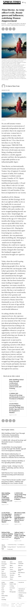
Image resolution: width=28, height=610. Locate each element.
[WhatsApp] (13, 29)
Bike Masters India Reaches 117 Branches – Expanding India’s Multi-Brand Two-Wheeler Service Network (19, 517)
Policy (20, 598)
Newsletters (21, 590)
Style (3, 587)
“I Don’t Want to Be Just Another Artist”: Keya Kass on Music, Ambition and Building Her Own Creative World (14, 481)
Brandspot (4, 23)
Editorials (20, 565)
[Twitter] (6, 29)
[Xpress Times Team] (4, 86)
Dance (11, 569)
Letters (19, 567)
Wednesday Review (20, 570)
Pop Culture (12, 573)
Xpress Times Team (13, 86)
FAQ (19, 574)
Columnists (20, 563)
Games (3, 586)
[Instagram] (19, 586)
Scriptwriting (13, 571)
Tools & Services (22, 592)
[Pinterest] (10, 29)
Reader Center (13, 584)
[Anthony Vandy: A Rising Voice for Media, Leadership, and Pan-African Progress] (20, 528)
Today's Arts (13, 563)
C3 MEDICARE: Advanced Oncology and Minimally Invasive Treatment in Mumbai (17, 396)
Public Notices (21, 572)
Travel (3, 597)
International (22, 589)
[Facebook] (3, 29)
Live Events (12, 587)
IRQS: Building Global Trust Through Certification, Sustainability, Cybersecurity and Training (16, 384)
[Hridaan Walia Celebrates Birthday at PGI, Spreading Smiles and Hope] (8, 528)
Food (3, 589)
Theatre (11, 577)
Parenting (4, 599)
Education (4, 584)
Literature (12, 575)
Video (11, 589)
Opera (11, 579)
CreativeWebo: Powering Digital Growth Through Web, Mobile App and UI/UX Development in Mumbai (16, 408)
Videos (19, 576)
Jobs (3, 593)
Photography (13, 591)
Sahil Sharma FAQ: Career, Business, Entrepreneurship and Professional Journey (13, 474)
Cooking (12, 586)
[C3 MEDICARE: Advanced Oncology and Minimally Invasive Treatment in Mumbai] (5, 394)
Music (11, 565)
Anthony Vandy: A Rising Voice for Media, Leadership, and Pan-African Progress (20, 535)
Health (3, 591)
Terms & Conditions (21, 595)
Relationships (5, 595)
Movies (11, 567)
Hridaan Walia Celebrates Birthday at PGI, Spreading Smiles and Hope (7, 535)
